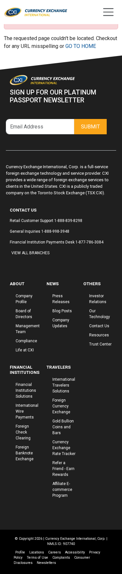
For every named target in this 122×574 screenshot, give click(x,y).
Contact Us (99, 326)
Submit (90, 127)
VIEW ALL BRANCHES (30, 253)
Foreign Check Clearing (23, 432)
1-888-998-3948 (55, 231)
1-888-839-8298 (68, 220)
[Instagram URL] (14, 265)
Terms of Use (37, 557)
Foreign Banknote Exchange (25, 453)
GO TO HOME (80, 46)
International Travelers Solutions (63, 385)
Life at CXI (25, 350)
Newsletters (46, 563)
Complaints (61, 557)
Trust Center (100, 344)
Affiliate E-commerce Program (62, 489)
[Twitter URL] (18, 265)
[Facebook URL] (11, 265)
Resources (99, 335)
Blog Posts (62, 311)
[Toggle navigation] (108, 12)
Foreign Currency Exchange (61, 406)
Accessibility (75, 552)
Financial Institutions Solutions (26, 390)
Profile (20, 552)
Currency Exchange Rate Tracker (63, 448)
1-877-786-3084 (89, 242)
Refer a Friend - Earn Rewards (63, 469)
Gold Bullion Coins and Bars (63, 427)
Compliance (26, 341)
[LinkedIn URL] (21, 265)
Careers (54, 552)
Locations (36, 552)
